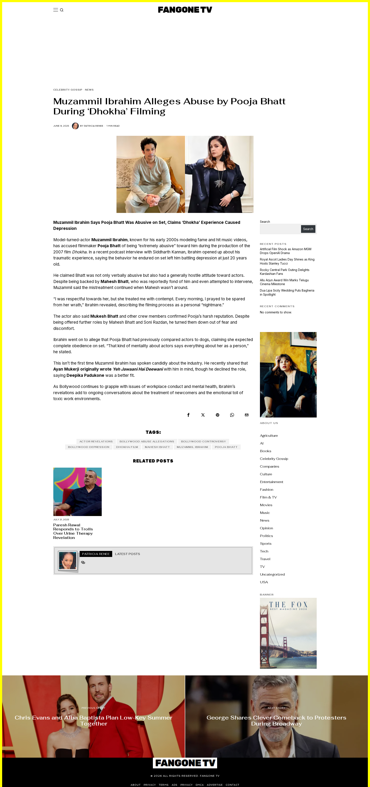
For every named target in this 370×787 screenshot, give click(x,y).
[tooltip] (188, 414)
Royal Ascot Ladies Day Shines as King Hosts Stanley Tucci (287, 261)
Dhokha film (127, 447)
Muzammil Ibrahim (192, 447)
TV (262, 566)
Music (265, 512)
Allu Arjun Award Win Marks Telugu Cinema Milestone (284, 282)
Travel (265, 559)
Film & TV (268, 497)
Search (265, 221)
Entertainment (271, 482)
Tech (264, 551)
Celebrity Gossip (67, 89)
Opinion (266, 528)
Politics (266, 536)
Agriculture (269, 435)
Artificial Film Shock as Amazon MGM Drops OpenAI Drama (285, 251)
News (89, 89)
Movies (266, 505)
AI (262, 443)
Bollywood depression (88, 447)
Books (265, 451)
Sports (266, 543)
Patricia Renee (93, 126)
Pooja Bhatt (226, 447)
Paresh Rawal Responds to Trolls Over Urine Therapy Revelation (73, 531)
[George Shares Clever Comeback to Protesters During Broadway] (276, 716)
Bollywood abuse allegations (147, 441)
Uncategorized (272, 574)
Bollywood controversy (203, 441)
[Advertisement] (185, 50)
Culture (266, 474)
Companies (269, 466)
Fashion (266, 489)
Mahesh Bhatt (157, 447)
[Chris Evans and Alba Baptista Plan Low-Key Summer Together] (93, 716)
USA (264, 582)
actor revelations (96, 441)
